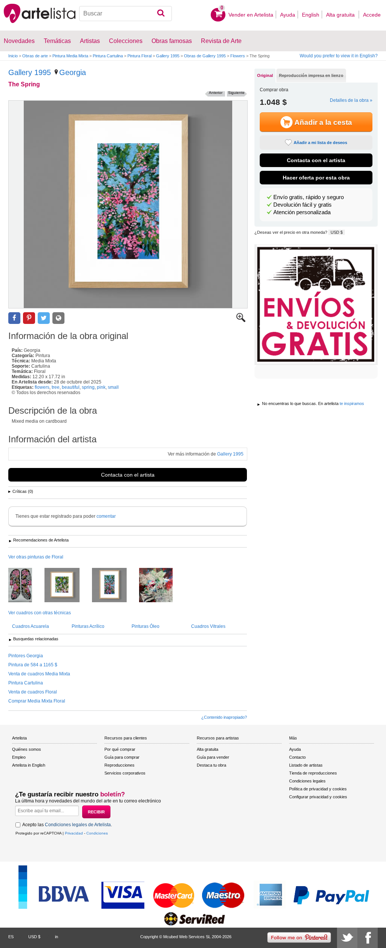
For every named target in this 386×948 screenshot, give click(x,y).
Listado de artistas (306, 765)
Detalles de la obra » (351, 100)
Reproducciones (119, 765)
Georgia (72, 72)
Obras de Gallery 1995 (205, 56)
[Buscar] (161, 13)
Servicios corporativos (125, 773)
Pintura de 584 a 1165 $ (32, 664)
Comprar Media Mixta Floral (36, 701)
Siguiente (236, 93)
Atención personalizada (302, 212)
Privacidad (74, 833)
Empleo (19, 757)
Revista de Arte (221, 41)
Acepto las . (67, 824)
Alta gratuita (341, 15)
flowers (42, 387)
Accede (372, 15)
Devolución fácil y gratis (302, 205)
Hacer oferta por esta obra (316, 178)
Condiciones (97, 833)
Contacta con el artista (128, 475)
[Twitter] (347, 938)
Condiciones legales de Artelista (78, 824)
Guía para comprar (121, 757)
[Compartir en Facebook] (14, 318)
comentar (106, 516)
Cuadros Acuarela (30, 626)
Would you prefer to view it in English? (339, 55)
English (310, 15)
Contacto (297, 757)
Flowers (237, 56)
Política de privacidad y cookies (318, 789)
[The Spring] (128, 204)
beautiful (71, 387)
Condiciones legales (307, 781)
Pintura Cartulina (108, 56)
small (113, 387)
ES (11, 936)
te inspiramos (352, 403)
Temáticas (57, 41)
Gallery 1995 (167, 56)
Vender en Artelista (250, 15)
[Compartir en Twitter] (44, 318)
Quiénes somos (26, 749)
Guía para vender (213, 757)
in (56, 936)
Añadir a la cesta (323, 122)
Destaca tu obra (211, 765)
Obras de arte (35, 56)
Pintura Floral (139, 56)
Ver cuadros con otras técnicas (39, 612)
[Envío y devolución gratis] (316, 304)
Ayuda (287, 15)
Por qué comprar (119, 749)
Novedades (19, 41)
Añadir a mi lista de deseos (320, 142)
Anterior (215, 93)
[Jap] (25, 585)
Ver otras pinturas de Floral (35, 557)
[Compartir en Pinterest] (29, 318)
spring (88, 387)
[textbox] (125, 13)
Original (265, 75)
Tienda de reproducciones (313, 773)
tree (56, 387)
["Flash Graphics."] (161, 585)
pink (101, 387)
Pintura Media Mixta (70, 56)
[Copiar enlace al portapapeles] (58, 318)
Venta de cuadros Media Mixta (39, 673)
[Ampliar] (240, 320)
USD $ (337, 232)
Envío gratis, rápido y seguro (308, 197)
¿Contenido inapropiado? (224, 717)
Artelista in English (28, 765)
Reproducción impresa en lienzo (311, 75)
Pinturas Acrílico (88, 626)
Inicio (13, 56)
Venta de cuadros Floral (32, 692)
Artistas (90, 41)
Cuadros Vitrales (208, 626)
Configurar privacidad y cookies (318, 797)
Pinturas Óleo (145, 626)
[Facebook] (367, 938)
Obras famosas (172, 41)
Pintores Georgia (25, 655)
